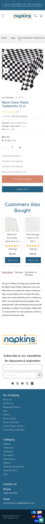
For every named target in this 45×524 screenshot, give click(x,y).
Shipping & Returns (12, 407)
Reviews (19, 272)
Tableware (8, 447)
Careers (6, 414)
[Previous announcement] (3, 5)
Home (4, 38)
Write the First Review (19, 116)
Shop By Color (10, 470)
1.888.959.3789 (10, 493)
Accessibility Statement (14, 430)
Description (7, 272)
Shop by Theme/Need (14, 466)
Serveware (9, 455)
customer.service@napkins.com (18, 503)
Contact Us (8, 403)
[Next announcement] (42, 5)
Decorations (9, 459)
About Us (7, 399)
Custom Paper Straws (13, 426)
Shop (13, 38)
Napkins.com (13, 518)
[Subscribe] (39, 375)
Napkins (7, 444)
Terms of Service (11, 422)
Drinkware (8, 451)
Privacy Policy (9, 418)
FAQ (5, 411)
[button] (3, 16)
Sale (6, 474)
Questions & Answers (31, 273)
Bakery (7, 463)
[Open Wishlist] (41, 520)
